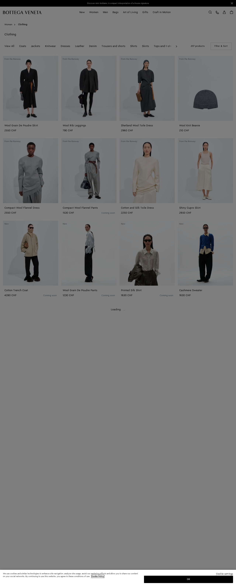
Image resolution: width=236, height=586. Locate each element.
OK (188, 579)
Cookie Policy (98, 576)
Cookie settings (224, 574)
